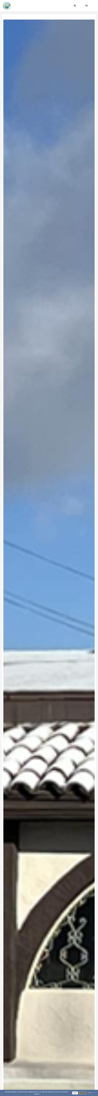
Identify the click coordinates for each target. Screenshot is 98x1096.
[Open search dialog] (75, 6)
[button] (92, 21)
